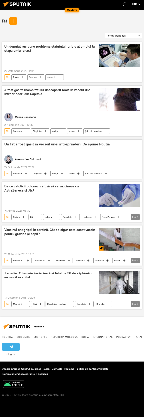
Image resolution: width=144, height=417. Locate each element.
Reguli (46, 369)
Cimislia (100, 303)
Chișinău (37, 131)
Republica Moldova (56, 303)
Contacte (57, 369)
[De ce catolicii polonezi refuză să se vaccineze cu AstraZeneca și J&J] (119, 195)
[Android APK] (13, 384)
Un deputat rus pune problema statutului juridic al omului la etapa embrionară (49, 48)
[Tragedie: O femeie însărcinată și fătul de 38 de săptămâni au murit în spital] (119, 282)
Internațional (102, 336)
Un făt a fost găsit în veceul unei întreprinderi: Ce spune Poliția (57, 144)
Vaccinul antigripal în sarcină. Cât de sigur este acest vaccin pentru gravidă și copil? (49, 232)
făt (4, 21)
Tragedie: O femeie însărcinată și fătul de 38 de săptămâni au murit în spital (48, 275)
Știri (32, 217)
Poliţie (55, 173)
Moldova (99, 260)
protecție (51, 77)
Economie (40, 336)
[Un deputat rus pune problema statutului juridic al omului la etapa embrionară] (119, 55)
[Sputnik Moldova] (18, 7)
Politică (7, 336)
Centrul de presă (31, 369)
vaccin (117, 260)
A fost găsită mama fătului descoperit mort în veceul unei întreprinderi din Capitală (48, 92)
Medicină (87, 217)
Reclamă (69, 369)
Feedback (42, 374)
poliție (55, 131)
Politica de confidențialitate (92, 369)
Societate (17, 131)
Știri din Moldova (93, 131)
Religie (16, 217)
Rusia (16, 77)
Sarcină (33, 77)
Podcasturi (18, 260)
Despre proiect (11, 369)
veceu (72, 131)
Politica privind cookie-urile (18, 374)
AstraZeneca (108, 217)
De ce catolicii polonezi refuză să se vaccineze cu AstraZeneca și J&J (41, 188)
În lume (48, 217)
